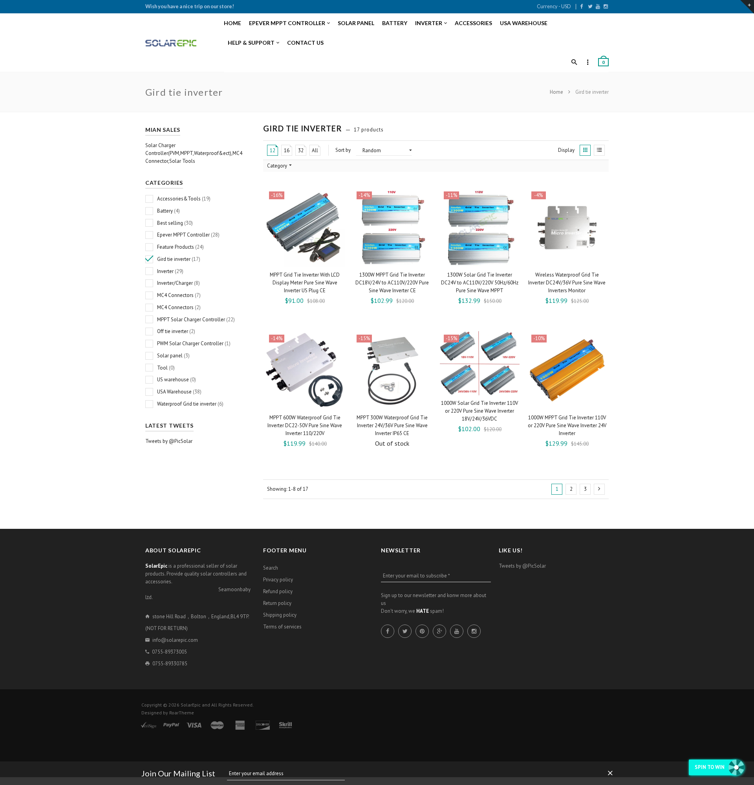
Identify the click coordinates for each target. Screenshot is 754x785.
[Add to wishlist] (336, 196)
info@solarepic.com (175, 640)
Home (557, 92)
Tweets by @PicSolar (168, 441)
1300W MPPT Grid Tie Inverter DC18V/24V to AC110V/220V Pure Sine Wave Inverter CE (392, 282)
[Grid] (585, 150)
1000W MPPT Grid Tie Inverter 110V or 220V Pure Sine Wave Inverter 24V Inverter (567, 425)
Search (270, 568)
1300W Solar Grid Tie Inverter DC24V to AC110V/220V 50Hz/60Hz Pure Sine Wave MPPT (479, 282)
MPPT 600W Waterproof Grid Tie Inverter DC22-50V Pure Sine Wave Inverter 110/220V (304, 425)
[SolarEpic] (170, 43)
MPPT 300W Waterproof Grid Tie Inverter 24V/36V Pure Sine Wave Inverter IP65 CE (392, 425)
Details (394, 403)
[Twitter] (590, 6)
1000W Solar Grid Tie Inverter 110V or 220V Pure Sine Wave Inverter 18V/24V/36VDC (479, 411)
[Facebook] (581, 6)
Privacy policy (278, 579)
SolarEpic (191, 705)
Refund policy (278, 591)
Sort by (343, 150)
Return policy (277, 603)
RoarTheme (181, 713)
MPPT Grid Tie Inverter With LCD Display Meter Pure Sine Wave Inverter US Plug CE (305, 282)
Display (566, 150)
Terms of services (282, 626)
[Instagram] (606, 6)
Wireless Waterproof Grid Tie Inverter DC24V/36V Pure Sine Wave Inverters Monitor (567, 282)
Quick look (338, 260)
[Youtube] (598, 6)
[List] (599, 150)
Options (307, 260)
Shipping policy (279, 615)
